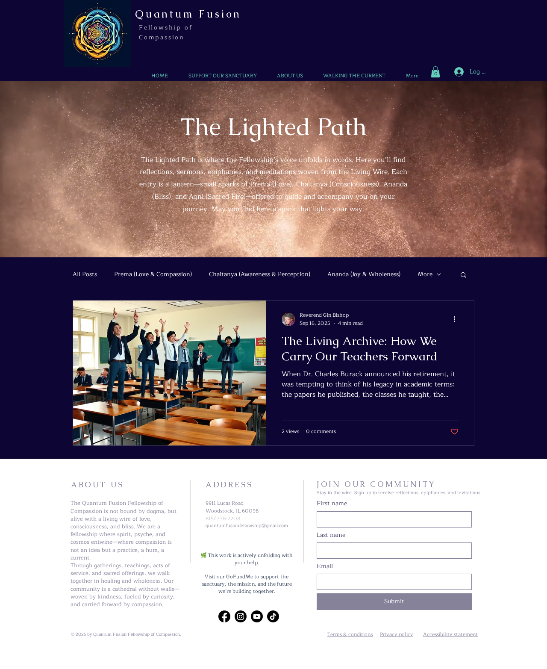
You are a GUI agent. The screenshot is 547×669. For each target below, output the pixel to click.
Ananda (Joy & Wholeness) (363, 274)
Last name (331, 535)
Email (325, 566)
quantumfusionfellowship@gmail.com (247, 526)
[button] (435, 71)
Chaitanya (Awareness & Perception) (259, 274)
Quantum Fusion (188, 14)
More (425, 274)
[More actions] (457, 319)
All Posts (85, 274)
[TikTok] (273, 616)
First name (332, 503)
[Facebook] (224, 616)
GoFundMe (240, 576)
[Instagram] (241, 616)
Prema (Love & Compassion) (153, 274)
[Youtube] (257, 616)
